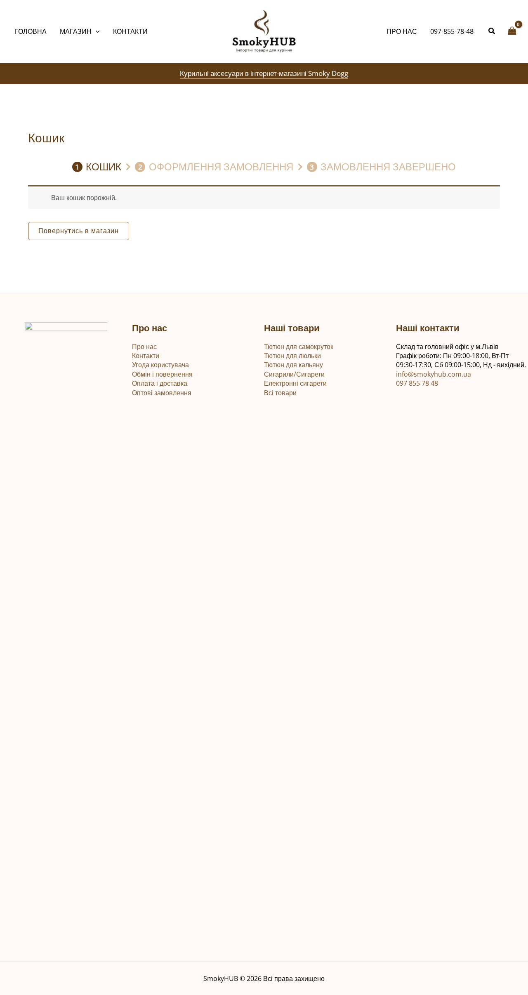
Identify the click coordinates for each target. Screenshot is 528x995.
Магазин (76, 31)
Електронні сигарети (295, 383)
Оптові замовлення (161, 392)
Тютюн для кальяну (293, 364)
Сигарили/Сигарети (294, 374)
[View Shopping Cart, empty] (512, 31)
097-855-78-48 (452, 31)
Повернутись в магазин (78, 230)
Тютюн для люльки (292, 355)
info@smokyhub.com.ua (433, 374)
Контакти (130, 31)
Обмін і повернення (162, 374)
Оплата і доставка (159, 383)
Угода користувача (160, 364)
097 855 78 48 (417, 383)
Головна (31, 31)
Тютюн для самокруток (298, 346)
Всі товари (280, 392)
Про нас (402, 31)
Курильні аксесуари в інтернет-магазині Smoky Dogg (264, 73)
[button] (96, 31)
